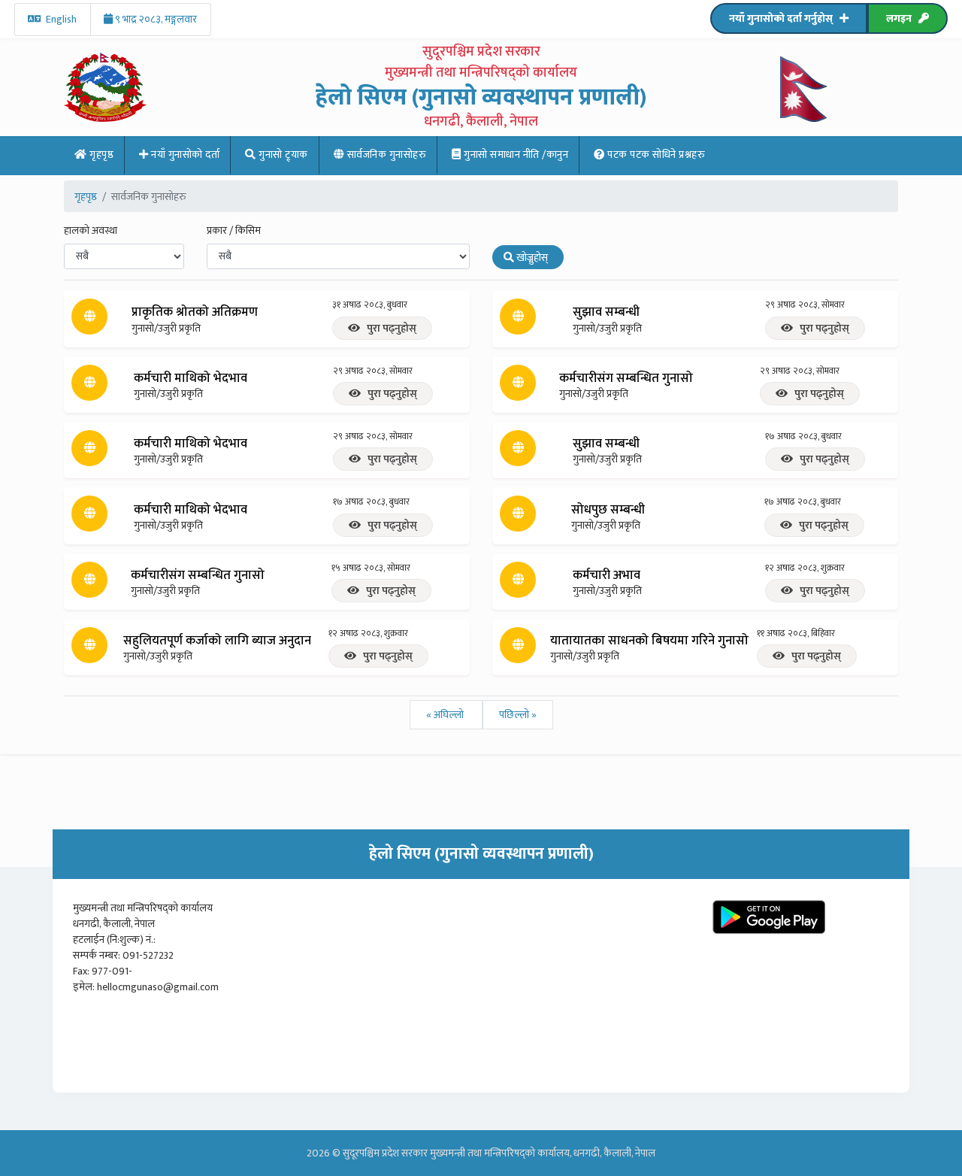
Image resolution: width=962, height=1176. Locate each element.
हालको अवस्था (90, 230)
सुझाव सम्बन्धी (606, 312)
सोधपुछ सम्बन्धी (608, 509)
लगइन (902, 18)
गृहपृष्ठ (100, 154)
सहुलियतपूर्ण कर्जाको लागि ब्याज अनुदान (217, 640)
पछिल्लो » (518, 714)
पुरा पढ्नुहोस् (388, 328)
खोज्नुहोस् (533, 257)
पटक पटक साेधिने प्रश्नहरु (655, 154)
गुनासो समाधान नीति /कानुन (515, 154)
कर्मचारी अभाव (606, 575)
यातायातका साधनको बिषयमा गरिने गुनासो (649, 640)
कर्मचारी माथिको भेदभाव (190, 378)
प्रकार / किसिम (234, 230)
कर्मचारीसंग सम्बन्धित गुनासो (626, 378)
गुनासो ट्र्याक (282, 154)
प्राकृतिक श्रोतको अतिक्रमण (195, 312)
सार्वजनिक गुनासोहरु (385, 154)
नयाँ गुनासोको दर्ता (184, 154)
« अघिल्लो (446, 714)
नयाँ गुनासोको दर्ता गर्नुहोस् (784, 18)
